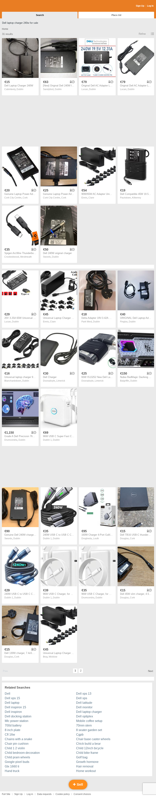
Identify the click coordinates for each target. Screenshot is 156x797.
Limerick (60, 380)
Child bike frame (87, 752)
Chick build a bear (88, 743)
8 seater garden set (89, 730)
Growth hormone (87, 761)
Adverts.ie (17, 6)
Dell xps (81, 698)
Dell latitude (84, 702)
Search (40, 15)
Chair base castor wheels (93, 739)
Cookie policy (63, 794)
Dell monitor (84, 707)
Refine (142, 33)
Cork (25, 197)
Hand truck (12, 771)
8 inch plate (12, 730)
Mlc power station (16, 721)
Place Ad (116, 15)
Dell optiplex (84, 716)
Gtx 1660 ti (12, 766)
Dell (7, 693)
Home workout (86, 771)
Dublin (20, 89)
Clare (91, 197)
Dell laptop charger (89, 711)
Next (150, 671)
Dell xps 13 (83, 693)
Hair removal (84, 766)
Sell (79, 784)
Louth (96, 538)
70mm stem (84, 725)
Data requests (44, 794)
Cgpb (80, 734)
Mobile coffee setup (89, 721)
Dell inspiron (13, 711)
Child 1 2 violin (15, 748)
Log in (30, 794)
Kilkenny (136, 197)
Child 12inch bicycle (89, 748)
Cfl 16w (10, 734)
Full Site (6, 794)
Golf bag (82, 757)
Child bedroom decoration (22, 752)
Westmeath (26, 256)
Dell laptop (12, 702)
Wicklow (53, 656)
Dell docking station (18, 716)
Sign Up (140, 6)
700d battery (13, 725)
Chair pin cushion (17, 743)
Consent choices (82, 794)
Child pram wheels (17, 757)
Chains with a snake (18, 739)
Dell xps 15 (12, 698)
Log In (150, 6)
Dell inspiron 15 (15, 707)
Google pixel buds (17, 761)
